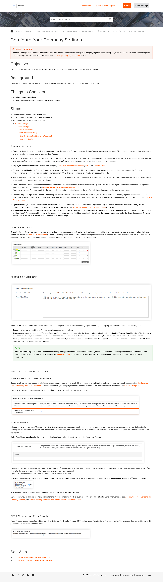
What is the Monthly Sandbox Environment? (89, 207)
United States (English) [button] (106, 6)
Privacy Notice (114, 575)
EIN (86, 166)
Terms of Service (127, 575)
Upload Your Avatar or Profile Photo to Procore (61, 187)
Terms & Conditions (25, 130)
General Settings (21, 124)
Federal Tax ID (100, 166)
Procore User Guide (70, 31)
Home (18, 31)
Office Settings (23, 127)
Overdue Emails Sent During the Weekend (36, 136)
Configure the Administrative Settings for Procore (31, 557)
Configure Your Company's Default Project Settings (32, 560)
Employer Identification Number (71, 166)
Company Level (87, 31)
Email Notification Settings (27, 133)
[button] (110, 19)
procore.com (86, 6)
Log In (149, 575)
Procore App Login (141, 6)
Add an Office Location (38, 235)
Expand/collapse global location (151, 30)
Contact (127, 6)
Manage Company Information (68, 55)
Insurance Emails (26, 139)
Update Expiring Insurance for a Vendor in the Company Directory (55, 500)
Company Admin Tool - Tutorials (132, 31)
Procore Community (64, 354)
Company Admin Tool (107, 31)
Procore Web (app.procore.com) (47, 31)
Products (28, 31)
